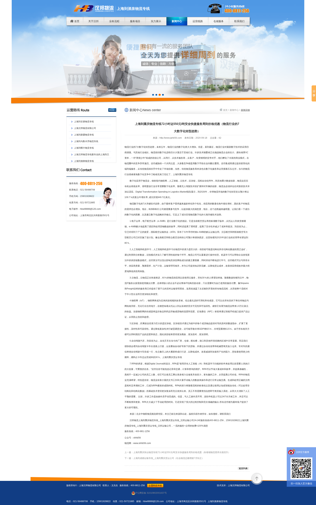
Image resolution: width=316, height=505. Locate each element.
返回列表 (243, 468)
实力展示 (156, 21)
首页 (76, 21)
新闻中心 (177, 21)
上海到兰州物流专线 (84, 146)
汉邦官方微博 (302, 452)
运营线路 (198, 21)
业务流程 (114, 21)
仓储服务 (218, 21)
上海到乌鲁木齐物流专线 (86, 119)
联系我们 (239, 21)
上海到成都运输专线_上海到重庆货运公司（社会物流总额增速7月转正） (168, 458)
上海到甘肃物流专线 (84, 152)
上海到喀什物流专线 (84, 126)
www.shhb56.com (142, 443)
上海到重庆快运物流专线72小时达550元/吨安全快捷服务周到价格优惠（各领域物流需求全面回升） (181, 452)
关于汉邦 (93, 21)
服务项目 (135, 21)
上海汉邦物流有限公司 (85, 159)
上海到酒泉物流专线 (84, 139)
